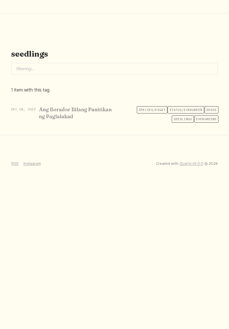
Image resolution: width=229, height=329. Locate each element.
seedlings (183, 119)
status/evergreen (186, 110)
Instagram (32, 163)
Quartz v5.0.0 (191, 163)
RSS (14, 163)
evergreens (206, 119)
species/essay (152, 110)
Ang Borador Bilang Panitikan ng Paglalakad (75, 113)
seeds (211, 110)
